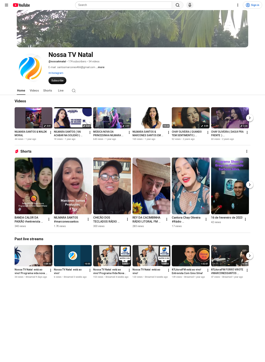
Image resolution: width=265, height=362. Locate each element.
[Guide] (6, 5)
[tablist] (132, 90)
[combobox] (124, 5)
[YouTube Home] (21, 5)
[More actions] (50, 132)
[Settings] (238, 5)
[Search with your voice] (189, 5)
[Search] (177, 5)
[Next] (249, 117)
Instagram (57, 73)
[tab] (21, 90)
